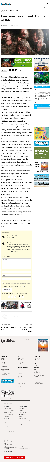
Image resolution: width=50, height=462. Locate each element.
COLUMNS (20, 380)
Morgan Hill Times (22, 418)
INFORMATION (4, 356)
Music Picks (20, 376)
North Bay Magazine (8, 429)
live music (11, 293)
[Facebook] (10, 70)
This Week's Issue (37, 380)
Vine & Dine (36, 361)
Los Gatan (21, 416)
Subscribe (3, 359)
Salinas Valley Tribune (23, 422)
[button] (45, 7)
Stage (19, 377)
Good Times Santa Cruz (9, 410)
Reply (8, 252)
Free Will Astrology (21, 11)
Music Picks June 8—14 (8, 328)
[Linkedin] (16, 70)
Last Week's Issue (37, 382)
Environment (20, 361)
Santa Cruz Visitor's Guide (9, 431)
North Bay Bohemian (8, 414)
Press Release (4, 366)
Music (19, 374)
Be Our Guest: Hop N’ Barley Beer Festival (25, 329)
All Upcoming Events (38, 369)
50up (5, 420)
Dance (19, 370)
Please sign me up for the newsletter (10, 286)
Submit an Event (37, 372)
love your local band (22, 293)
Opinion (19, 384)
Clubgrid (36, 376)
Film (18, 372)
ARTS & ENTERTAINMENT (23, 367)
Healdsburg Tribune (22, 410)
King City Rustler (22, 414)
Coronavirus (20, 359)
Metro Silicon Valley (8, 412)
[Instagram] (5, 396)
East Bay (6, 426)
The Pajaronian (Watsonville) (24, 424)
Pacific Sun (6, 416)
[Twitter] (13, 70)
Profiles (35, 365)
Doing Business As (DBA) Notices (10, 450)
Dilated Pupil (6, 424)
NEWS (19, 356)
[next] (4, 11)
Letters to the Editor (22, 383)
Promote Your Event (38, 373)
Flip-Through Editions (38, 383)
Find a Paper (3, 371)
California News (21, 358)
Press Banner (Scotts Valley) (24, 420)
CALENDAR (36, 367)
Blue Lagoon (25, 220)
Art (18, 369)
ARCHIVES (27, 340)
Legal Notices (7, 446)
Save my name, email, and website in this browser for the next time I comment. (16, 283)
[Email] (20, 70)
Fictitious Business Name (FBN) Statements (10, 448)
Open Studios (7, 427)
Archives (2, 370)
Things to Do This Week (39, 375)
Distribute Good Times (5, 373)
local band (15, 293)
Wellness (19, 386)
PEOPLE (36, 363)
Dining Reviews (37, 358)
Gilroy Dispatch (22, 408)
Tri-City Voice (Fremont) (23, 426)
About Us (3, 362)
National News (21, 362)
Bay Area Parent (7, 422)
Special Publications (38, 385)
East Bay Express (7, 408)
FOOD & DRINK (37, 356)
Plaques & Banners (5, 376)
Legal (5, 443)
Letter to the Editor (4, 365)
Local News (20, 363)
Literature (19, 373)
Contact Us (3, 363)
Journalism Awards (22, 442)
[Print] (24, 70)
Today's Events (37, 371)
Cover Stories (20, 365)
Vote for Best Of (4, 374)
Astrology (19, 382)
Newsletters (3, 358)
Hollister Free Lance (22, 412)
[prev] (2, 11)
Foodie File (36, 359)
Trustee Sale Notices (8, 451)
